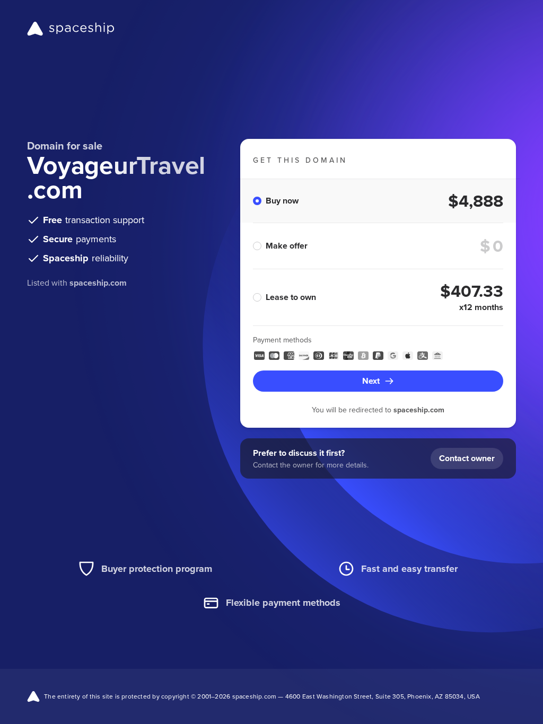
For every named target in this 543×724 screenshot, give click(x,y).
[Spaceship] (71, 28)
